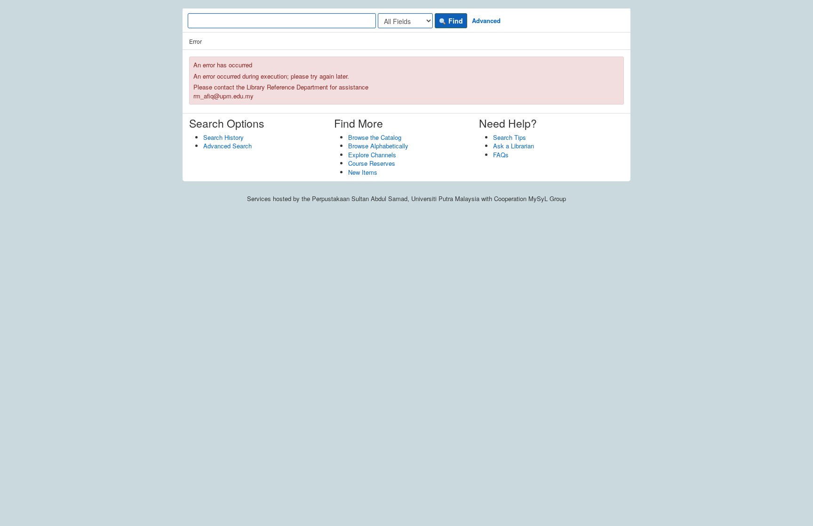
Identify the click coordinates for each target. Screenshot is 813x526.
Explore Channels (372, 154)
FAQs (501, 154)
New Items (362, 172)
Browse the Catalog (374, 137)
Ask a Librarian (513, 145)
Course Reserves (371, 163)
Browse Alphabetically (378, 145)
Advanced (486, 20)
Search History (223, 137)
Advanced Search (227, 145)
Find (454, 20)
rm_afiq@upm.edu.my (223, 95)
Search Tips (509, 137)
